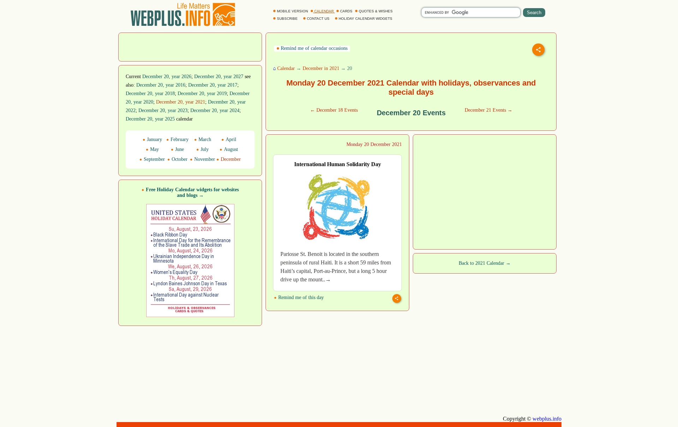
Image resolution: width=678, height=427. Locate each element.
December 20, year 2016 (160, 85)
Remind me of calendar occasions (313, 48)
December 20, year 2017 (212, 85)
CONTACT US (318, 19)
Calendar (286, 68)
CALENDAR (324, 11)
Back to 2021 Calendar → (485, 263)
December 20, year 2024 (214, 110)
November (204, 159)
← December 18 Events (334, 110)
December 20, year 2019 (202, 93)
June (179, 149)
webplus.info (547, 419)
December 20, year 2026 (166, 76)
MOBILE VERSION (292, 11)
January (153, 139)
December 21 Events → (488, 110)
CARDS (346, 11)
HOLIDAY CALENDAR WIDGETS (365, 19)
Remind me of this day (300, 297)
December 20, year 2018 (150, 93)
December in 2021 (321, 68)
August (230, 149)
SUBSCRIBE (287, 19)
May (154, 149)
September (153, 159)
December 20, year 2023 (163, 110)
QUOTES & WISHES (376, 11)
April (230, 139)
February (179, 139)
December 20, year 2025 (150, 119)
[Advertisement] (190, 46)
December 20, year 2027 (218, 76)
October (179, 159)
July (204, 149)
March (204, 139)
